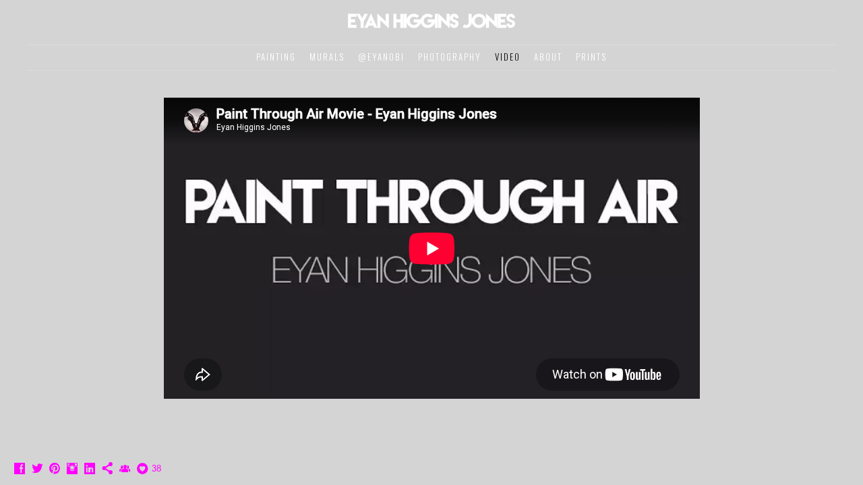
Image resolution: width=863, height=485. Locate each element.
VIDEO (507, 56)
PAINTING (276, 56)
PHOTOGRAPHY (449, 56)
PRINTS (591, 56)
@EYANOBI (381, 56)
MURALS (327, 56)
